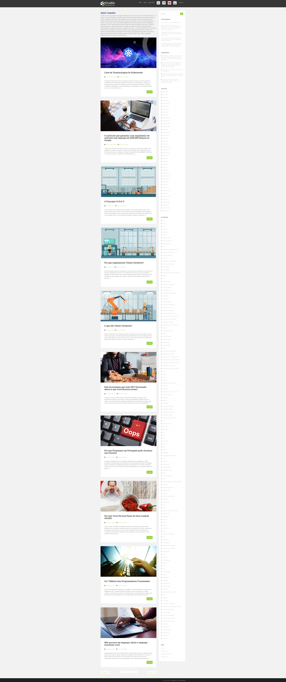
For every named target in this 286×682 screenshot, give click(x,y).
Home (140, 2)
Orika (164, 531)
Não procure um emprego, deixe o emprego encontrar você (126, 643)
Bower (164, 275)
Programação (166, 542)
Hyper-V (165, 400)
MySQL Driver (166, 513)
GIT (164, 371)
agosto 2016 (166, 155)
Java (164, 420)
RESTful (165, 557)
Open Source (166, 528)
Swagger (165, 597)
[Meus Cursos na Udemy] (175, 3)
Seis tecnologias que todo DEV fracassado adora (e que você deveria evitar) (125, 388)
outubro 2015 (166, 179)
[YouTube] (169, 3)
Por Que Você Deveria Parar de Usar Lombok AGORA (126, 517)
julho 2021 (165, 141)
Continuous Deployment (169, 304)
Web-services (166, 632)
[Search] (181, 14)
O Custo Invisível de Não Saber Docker (170, 22)
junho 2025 (165, 112)
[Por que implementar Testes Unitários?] (128, 243)
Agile (164, 226)
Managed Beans (167, 467)
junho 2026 (165, 91)
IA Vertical (165, 403)
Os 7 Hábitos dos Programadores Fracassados (127, 581)
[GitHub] (163, 3)
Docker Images (166, 345)
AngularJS (165, 232)
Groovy (164, 380)
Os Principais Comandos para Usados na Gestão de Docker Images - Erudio (171, 56)
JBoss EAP (165, 429)
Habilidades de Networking (169, 383)
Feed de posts (164, 651)
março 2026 (165, 100)
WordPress (183, 680)
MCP (164, 478)
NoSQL (164, 522)
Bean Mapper (166, 269)
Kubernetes (165, 452)
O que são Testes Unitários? (118, 325)
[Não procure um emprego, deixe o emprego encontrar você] (128, 622)
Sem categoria (166, 560)
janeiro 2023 (166, 135)
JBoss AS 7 (165, 426)
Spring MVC (165, 580)
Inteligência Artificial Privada (169, 418)
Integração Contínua (168, 409)
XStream (165, 638)
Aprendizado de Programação (170, 249)
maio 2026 (165, 94)
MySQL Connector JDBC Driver (170, 510)
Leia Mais (150, 92)
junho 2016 (165, 161)
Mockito (165, 493)
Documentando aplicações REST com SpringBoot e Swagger (170, 81)
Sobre (145, 2)
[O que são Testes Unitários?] (128, 306)
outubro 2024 (166, 120)
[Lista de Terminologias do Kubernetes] (128, 53)
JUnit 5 (164, 444)
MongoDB (165, 499)
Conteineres (166, 299)
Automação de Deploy (168, 264)
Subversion (165, 589)
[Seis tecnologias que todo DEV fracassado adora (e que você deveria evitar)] (128, 367)
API (164, 246)
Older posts (152, 672)
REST (164, 554)
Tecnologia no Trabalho (168, 603)
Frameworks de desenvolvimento (171, 362)
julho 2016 (165, 158)
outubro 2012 (166, 205)
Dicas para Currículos (168, 330)
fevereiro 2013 (166, 196)
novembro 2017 (166, 147)
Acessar (163, 648)
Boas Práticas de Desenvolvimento (171, 272)
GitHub (164, 374)
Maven (164, 473)
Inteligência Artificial (167, 415)
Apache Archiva (166, 238)
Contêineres (166, 296)
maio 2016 (165, 164)
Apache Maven (166, 243)
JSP (163, 435)
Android (165, 229)
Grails (164, 377)
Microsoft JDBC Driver (168, 487)
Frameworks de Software (169, 365)
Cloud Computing (167, 287)
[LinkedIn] (158, 3)
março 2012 (165, 210)
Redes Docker (166, 551)
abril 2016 (165, 167)
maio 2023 (165, 129)
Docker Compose (167, 336)
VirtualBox (165, 624)
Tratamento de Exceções (169, 618)
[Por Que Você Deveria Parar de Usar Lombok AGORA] (128, 496)
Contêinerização (167, 301)
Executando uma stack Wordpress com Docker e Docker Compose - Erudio (171, 63)
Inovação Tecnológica (168, 406)
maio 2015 (165, 184)
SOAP (164, 568)
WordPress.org (164, 656)
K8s (164, 447)
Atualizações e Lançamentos (170, 261)
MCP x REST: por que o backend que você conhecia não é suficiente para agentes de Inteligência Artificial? (171, 39)
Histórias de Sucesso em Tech (170, 391)
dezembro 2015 (166, 176)
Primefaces (165, 539)
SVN (164, 595)
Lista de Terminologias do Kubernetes (123, 72)
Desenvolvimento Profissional (170, 325)
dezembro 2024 (166, 118)
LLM (164, 458)
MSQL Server (166, 502)
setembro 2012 (166, 208)
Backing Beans (166, 267)
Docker (164, 333)
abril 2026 (165, 97)
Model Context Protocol (169, 496)
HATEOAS (165, 386)
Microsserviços (166, 490)
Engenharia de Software (168, 354)
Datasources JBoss (167, 307)
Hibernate (165, 388)
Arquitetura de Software (168, 252)
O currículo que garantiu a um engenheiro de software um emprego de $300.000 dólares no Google (127, 138)
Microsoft (165, 484)
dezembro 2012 (166, 202)
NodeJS (164, 519)
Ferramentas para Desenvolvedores (171, 359)
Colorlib (173, 680)
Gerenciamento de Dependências (171, 368)
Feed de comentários (166, 654)
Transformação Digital (168, 615)
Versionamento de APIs (168, 621)
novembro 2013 (166, 190)
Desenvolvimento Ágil (168, 310)
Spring (164, 574)
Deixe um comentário (123, 77)
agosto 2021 (166, 138)
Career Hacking (166, 281)
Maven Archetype (167, 476)
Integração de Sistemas (168, 412)
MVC (164, 505)
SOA (164, 566)
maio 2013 (165, 193)
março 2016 (165, 170)
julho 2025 (165, 109)
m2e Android (166, 464)
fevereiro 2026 (166, 103)
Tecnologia (165, 600)
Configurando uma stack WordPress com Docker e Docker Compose (171, 66)
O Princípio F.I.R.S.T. (114, 201)
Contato (181, 2)
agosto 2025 (166, 106)
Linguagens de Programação (170, 455)
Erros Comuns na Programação (170, 357)
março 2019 (165, 144)
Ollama (164, 525)
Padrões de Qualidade (168, 534)
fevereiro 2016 (166, 173)
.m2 (164, 220)
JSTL (164, 438)
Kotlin (164, 449)
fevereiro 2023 (166, 132)
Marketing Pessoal (167, 470)
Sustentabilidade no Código (169, 592)
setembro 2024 (166, 123)
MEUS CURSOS (151, 2)
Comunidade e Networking (169, 293)
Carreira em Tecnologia (168, 284)
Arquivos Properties (167, 255)
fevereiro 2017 (166, 149)
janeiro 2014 (166, 187)
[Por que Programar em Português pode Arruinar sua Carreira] (128, 431)
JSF (163, 432)
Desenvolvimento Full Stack (169, 319)
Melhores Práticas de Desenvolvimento (172, 481)
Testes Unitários (167, 612)
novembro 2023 (166, 126)
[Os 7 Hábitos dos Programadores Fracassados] (128, 561)
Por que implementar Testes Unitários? (124, 262)
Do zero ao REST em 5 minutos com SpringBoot (172, 70)
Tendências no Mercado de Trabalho (172, 606)
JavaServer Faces (167, 423)
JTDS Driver (165, 441)
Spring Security (166, 583)
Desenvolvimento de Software (170, 316)
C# (163, 278)
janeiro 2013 (166, 199)
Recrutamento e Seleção (169, 548)
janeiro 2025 (166, 115)
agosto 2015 (166, 181)
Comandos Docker (167, 290)
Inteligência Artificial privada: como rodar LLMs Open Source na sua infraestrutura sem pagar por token (172, 34)
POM (164, 537)
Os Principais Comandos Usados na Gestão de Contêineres (171, 58)
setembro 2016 (166, 152)
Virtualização (166, 627)
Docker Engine (166, 342)
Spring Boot (166, 577)
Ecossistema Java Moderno (169, 351)
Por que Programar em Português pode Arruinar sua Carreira (128, 451)
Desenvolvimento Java (168, 322)
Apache (164, 235)
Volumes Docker (167, 629)
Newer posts (105, 672)
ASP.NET (165, 258)
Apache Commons (167, 240)
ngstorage (165, 516)
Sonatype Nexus (167, 571)
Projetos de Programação (169, 545)
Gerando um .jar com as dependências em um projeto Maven (172, 75)
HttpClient (165, 397)
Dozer (164, 348)
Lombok (165, 461)
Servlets (165, 563)
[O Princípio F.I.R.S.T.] (128, 181)
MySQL (164, 508)
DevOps (165, 328)
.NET (164, 223)
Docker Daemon (167, 339)
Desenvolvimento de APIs (169, 313)
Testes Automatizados (168, 609)
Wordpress (165, 635)
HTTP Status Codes (167, 394)
